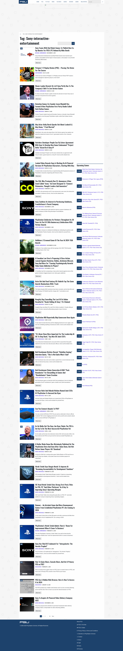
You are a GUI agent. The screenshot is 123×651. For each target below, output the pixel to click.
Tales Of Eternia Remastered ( (90, 288)
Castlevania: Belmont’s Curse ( (90, 281)
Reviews (71, 2)
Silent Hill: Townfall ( (87, 223)
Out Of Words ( (86, 385)
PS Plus (48, 2)
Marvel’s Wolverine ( (87, 207)
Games (77, 2)
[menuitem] (37, 1)
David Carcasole (39, 111)
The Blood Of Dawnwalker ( (89, 185)
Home (38, 2)
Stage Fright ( (85, 342)
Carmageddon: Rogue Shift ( (89, 349)
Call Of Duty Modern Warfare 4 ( (90, 307)
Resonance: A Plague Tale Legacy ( (91, 179)
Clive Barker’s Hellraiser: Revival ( (91, 274)
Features (59, 2)
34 (49, 616)
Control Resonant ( (87, 229)
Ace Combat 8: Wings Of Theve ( (90, 252)
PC (83, 173)
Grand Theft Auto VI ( (87, 321)
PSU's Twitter (81, 627)
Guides (65, 2)
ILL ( (83, 364)
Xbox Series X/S (92, 173)
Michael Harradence (40, 53)
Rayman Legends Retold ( (89, 245)
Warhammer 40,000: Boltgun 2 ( (90, 327)
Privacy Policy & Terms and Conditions (88, 630)
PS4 (100, 290)
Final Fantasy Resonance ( (89, 298)
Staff (79, 642)
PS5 (42, 2)
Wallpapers (84, 2)
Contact (80, 636)
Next (53, 616)
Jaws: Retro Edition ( (87, 377)
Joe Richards (38, 72)
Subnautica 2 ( (86, 335)
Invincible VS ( (86, 370)
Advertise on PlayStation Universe (86, 633)
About (79, 639)
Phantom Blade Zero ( (87, 315)
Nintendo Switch (88, 171)
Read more (38, 62)
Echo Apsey (38, 566)
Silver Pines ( (85, 267)
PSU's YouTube (82, 624)
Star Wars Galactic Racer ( (89, 260)
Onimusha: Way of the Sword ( (90, 199)
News (53, 2)
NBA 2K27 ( (85, 192)
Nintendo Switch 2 (97, 171)
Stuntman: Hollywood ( (88, 356)
